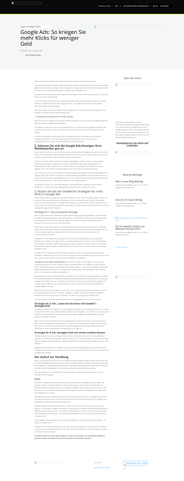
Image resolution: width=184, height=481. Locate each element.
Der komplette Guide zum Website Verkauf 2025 (130, 227)
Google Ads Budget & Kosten (30, 27)
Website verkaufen (122, 235)
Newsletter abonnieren (137, 463)
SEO (116, 6)
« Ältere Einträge (121, 247)
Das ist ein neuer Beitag (128, 199)
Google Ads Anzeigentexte (124, 188)
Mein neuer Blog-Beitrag (129, 181)
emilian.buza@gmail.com (127, 185)
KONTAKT (164, 6)
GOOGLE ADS (104, 6)
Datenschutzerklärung (102, 467)
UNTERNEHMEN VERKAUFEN (135, 6)
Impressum (98, 462)
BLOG (155, 6)
